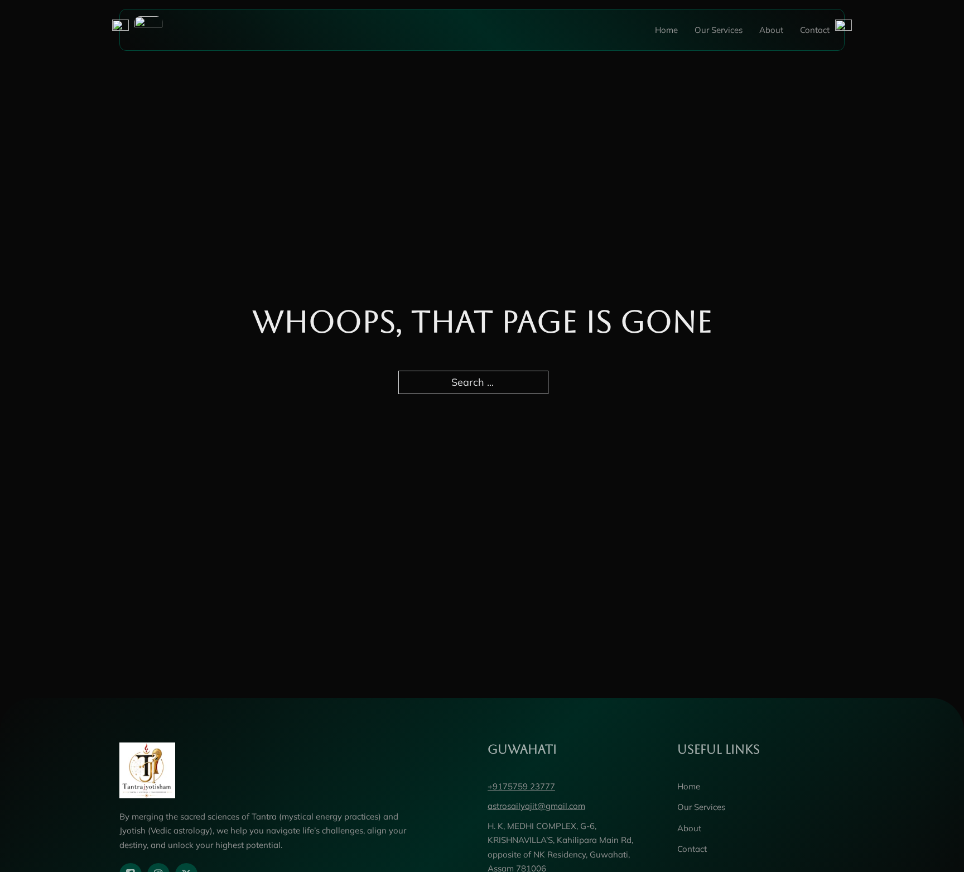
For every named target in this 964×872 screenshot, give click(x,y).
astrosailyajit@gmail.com (536, 806)
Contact (815, 30)
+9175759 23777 (521, 786)
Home (666, 30)
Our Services (719, 30)
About (771, 30)
